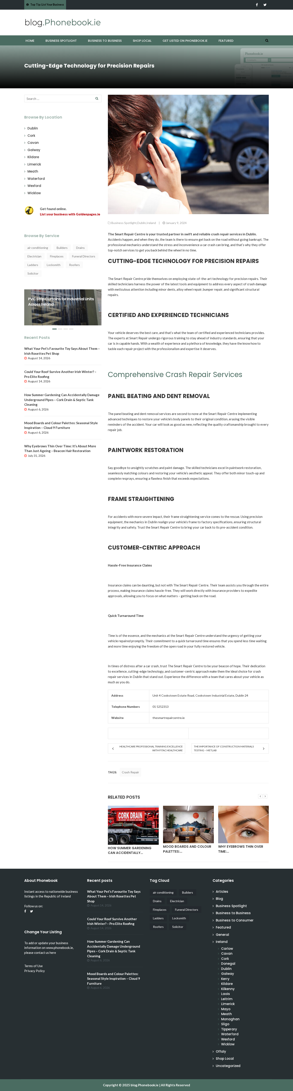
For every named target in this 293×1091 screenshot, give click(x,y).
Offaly (221, 1051)
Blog (219, 898)
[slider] (62, 310)
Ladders (32, 265)
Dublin (32, 128)
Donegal (228, 963)
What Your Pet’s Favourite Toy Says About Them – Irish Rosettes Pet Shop (113, 896)
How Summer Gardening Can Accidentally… (129, 850)
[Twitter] (265, 4)
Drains (80, 247)
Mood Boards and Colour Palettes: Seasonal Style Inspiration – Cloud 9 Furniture (113, 978)
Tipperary (229, 1029)
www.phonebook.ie (59, 948)
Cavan (33, 142)
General (222, 934)
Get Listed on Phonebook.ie (185, 41)
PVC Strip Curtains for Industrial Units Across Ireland (61, 301)
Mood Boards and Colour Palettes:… (187, 849)
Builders (62, 247)
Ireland (151, 223)
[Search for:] (62, 98)
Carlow (227, 948)
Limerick (34, 164)
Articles (222, 891)
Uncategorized (228, 1066)
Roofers (74, 265)
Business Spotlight (61, 41)
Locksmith (53, 265)
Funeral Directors (83, 256)
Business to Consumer (235, 920)
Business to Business (105, 41)
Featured (226, 41)
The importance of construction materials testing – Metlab (224, 748)
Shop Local (142, 41)
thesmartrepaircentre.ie (169, 718)
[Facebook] (257, 4)
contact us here (45, 952)
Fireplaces (56, 256)
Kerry (225, 979)
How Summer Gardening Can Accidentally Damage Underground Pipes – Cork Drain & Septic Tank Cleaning (62, 399)
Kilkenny (228, 989)
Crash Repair (130, 772)
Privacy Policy (34, 971)
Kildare (33, 157)
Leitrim (227, 999)
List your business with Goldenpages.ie (70, 214)
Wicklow (34, 193)
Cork (31, 135)
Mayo (225, 1009)
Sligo (225, 1024)
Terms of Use (33, 966)
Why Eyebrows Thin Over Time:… (240, 849)
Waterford (36, 178)
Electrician (34, 256)
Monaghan (230, 1019)
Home (30, 41)
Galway (33, 150)
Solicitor (32, 273)
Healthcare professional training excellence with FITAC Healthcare (151, 748)
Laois (225, 994)
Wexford (34, 185)
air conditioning (37, 247)
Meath (32, 171)
